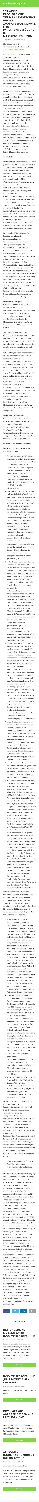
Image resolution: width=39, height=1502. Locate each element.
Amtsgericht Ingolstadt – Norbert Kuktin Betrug (19, 1455)
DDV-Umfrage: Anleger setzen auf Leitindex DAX (18, 1414)
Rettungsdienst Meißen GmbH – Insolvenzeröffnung (19, 1333)
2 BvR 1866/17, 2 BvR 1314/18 (13, 50)
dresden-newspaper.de (14, 4)
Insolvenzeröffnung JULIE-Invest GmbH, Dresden (19, 1379)
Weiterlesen (19, 1364)
